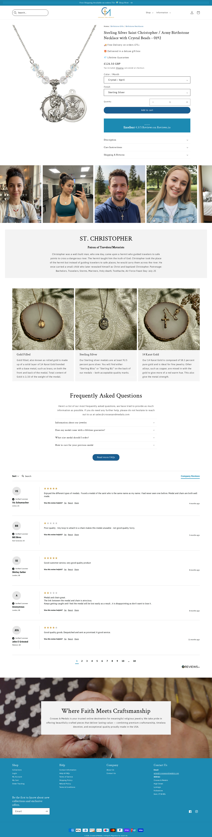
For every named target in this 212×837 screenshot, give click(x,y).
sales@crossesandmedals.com (166, 773)
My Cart (15, 780)
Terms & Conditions (67, 787)
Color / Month (111, 74)
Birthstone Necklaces (134, 26)
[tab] (190, 476)
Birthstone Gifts (117, 26)
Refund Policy (65, 784)
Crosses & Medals (96, 835)
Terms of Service (66, 777)
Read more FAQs (106, 457)
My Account (17, 777)
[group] (106, 501)
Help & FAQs (64, 773)
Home (106, 26)
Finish (107, 87)
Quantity (107, 102)
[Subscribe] (46, 811)
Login (14, 773)
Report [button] (70, 503)
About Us (110, 770)
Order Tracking (18, 784)
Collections (17, 770)
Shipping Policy (65, 780)
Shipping (120, 68)
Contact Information (67, 770)
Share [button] (76, 503)
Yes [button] (65, 503)
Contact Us (111, 773)
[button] (30, 13)
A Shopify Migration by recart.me (115, 835)
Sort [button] (14, 476)
